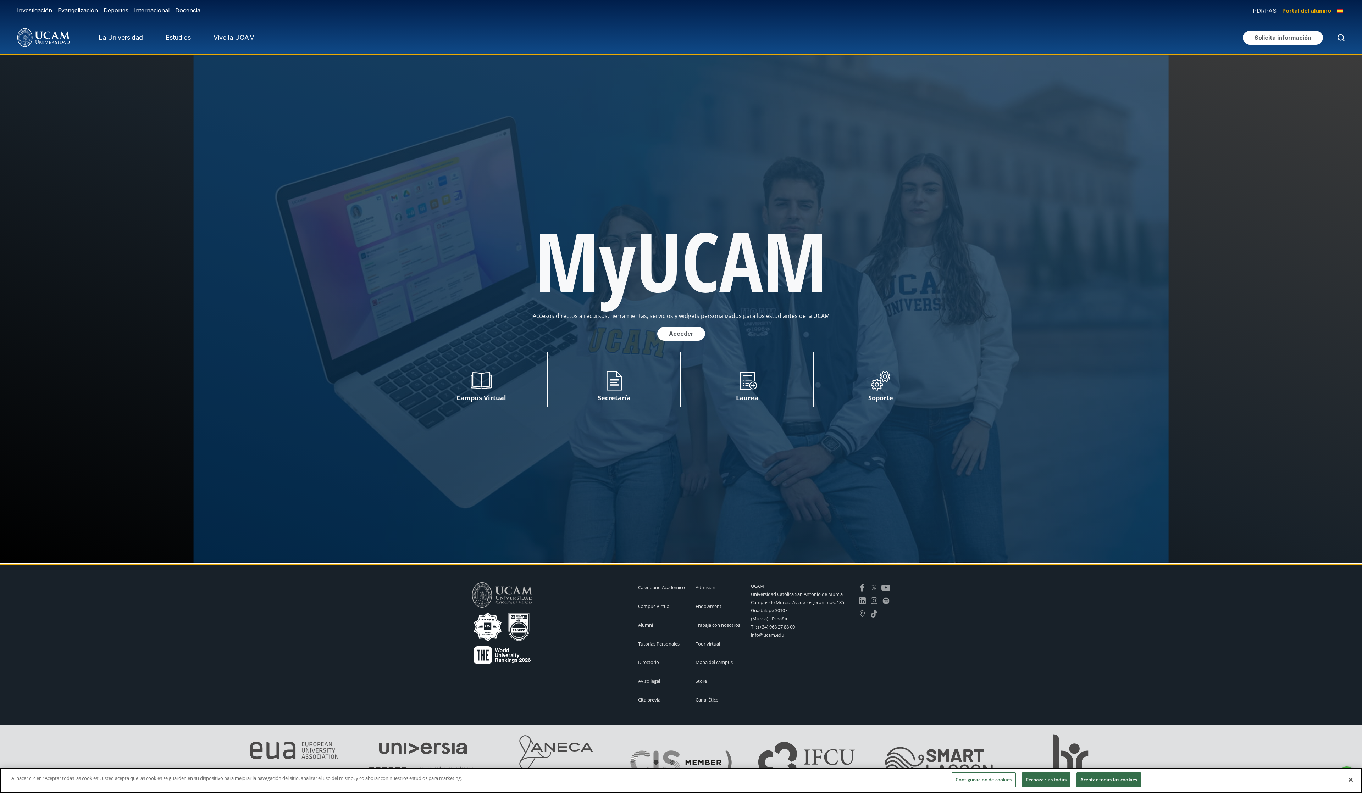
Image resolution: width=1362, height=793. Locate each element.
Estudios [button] (178, 37)
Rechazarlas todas (1046, 779)
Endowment (708, 606)
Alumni (645, 625)
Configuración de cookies (984, 779)
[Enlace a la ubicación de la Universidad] (862, 613)
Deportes (116, 10)
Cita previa (649, 700)
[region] (681, 780)
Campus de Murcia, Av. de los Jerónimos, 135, (798, 602)
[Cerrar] (1350, 779)
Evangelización (78, 10)
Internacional (152, 10)
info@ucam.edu (767, 635)
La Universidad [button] (121, 37)
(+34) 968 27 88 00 (776, 627)
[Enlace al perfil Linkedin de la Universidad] (862, 600)
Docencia (187, 10)
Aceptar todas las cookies (1108, 779)
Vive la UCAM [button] (234, 37)
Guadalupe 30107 (769, 610)
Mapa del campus (714, 662)
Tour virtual (708, 644)
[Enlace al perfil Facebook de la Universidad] (862, 587)
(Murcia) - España (769, 618)
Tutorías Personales (659, 644)
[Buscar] (1339, 38)
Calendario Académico (661, 587)
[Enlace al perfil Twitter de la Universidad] (874, 587)
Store (701, 681)
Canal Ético (707, 700)
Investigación (34, 10)
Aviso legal (649, 681)
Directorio (648, 662)
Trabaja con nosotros (718, 625)
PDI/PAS (1265, 10)
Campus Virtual (654, 606)
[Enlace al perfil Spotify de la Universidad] (885, 600)
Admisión (705, 587)
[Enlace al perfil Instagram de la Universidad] (874, 600)
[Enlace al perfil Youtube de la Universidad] (885, 587)
